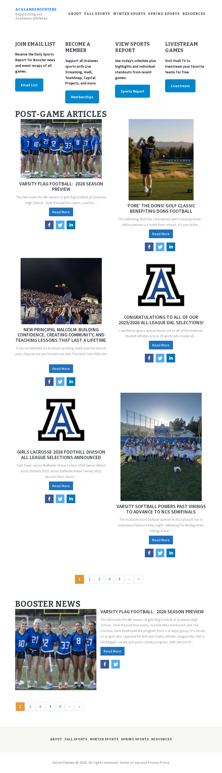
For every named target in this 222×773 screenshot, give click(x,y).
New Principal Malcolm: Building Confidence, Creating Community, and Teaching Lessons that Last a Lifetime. (61, 335)
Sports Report (132, 91)
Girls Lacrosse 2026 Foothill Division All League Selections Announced (61, 454)
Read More (61, 211)
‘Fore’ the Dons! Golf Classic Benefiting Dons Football (161, 208)
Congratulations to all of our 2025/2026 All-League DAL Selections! (161, 320)
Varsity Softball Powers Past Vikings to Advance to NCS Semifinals (161, 509)
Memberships (82, 96)
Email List (29, 85)
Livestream (180, 85)
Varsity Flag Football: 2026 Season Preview (61, 186)
